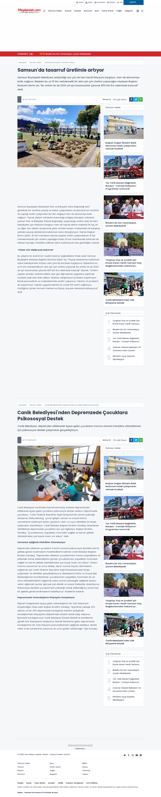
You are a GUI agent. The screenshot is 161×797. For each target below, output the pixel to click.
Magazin (129, 10)
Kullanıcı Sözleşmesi (74, 783)
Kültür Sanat (108, 10)
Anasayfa (22, 62)
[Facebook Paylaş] (131, 99)
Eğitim (84, 763)
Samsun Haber (55, 10)
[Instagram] (133, 755)
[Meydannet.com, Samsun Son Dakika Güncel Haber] (29, 11)
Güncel (68, 10)
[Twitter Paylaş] (136, 99)
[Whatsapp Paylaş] (140, 99)
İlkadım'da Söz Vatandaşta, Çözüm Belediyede (65, 53)
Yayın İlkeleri (39, 783)
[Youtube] (137, 755)
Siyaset (77, 10)
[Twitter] (125, 755)
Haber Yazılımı (64, 754)
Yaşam (85, 774)
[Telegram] (141, 755)
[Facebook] (129, 755)
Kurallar (51, 783)
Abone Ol (107, 99)
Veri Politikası (92, 783)
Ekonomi (88, 10)
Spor (97, 10)
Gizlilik (60, 783)
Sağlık (119, 10)
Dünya (85, 767)
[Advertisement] (80, 33)
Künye (28, 783)
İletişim (20, 783)
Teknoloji (86, 770)
